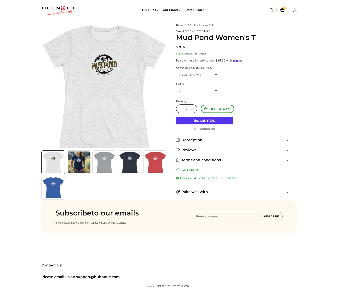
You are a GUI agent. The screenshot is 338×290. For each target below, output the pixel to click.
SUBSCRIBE (271, 216)
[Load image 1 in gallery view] (53, 162)
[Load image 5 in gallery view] (155, 162)
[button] (149, 10)
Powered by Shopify (177, 286)
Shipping (180, 54)
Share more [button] (231, 177)
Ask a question (189, 169)
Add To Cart (219, 109)
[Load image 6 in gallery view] (53, 188)
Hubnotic (160, 286)
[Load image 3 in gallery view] (104, 162)
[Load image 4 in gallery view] (130, 162)
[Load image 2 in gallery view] (79, 162)
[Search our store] (273, 10)
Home (179, 25)
